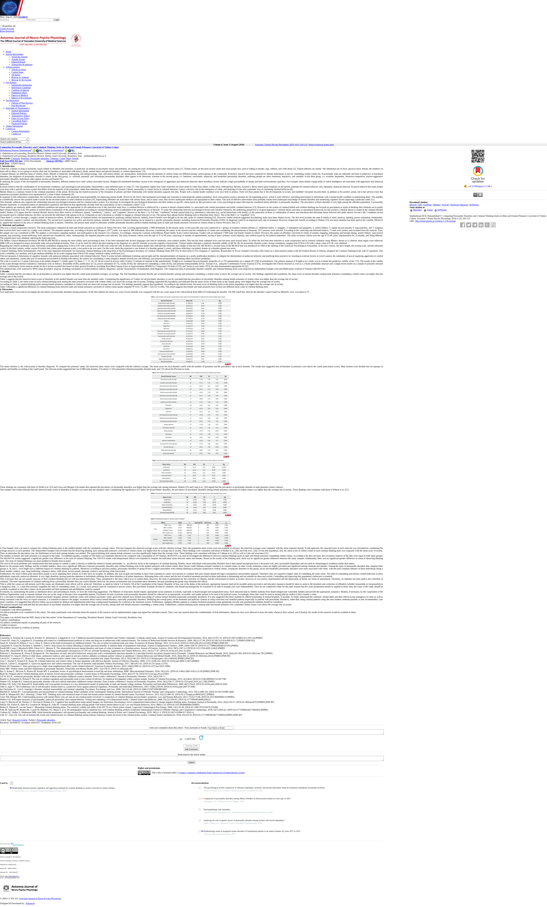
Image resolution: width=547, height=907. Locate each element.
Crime (62, 158)
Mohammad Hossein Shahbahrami (15, 150)
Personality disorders (39, 158)
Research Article (19, 720)
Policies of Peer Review (22, 103)
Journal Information (14, 54)
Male (68, 158)
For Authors (11, 82)
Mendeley (417, 210)
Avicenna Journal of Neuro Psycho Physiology (40, 898)
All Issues (15, 75)
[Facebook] (462, 224)
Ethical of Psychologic (21, 98)
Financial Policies (19, 123)
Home (8, 51)
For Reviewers (12, 100)
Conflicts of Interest (20, 90)
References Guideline (21, 87)
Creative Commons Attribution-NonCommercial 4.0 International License (211, 772)
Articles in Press (18, 69)
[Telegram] (474, 224)
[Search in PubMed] (40, 151)
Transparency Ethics (20, 116)
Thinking (54, 158)
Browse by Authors (20, 77)
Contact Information (20, 131)
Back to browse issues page (321, 144)
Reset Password (7, 31)
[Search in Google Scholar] (37, 151)
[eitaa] (493, 224)
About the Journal (19, 57)
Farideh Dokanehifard (53, 150)
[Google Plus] (487, 224)
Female (75, 158)
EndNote (427, 205)
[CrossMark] (478, 184)
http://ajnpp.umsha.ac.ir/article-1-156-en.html (435, 221)
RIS (420, 205)
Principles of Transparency (18, 108)
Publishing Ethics (19, 93)
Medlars (436, 205)
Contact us (10, 128)
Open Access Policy (20, 118)
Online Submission (14, 126)
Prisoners (25, 158)
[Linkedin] (480, 224)
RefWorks (474, 205)
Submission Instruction (21, 85)
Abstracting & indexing (21, 64)
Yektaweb (30, 903)
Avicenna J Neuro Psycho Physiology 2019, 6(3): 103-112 (281, 144)
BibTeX (413, 205)
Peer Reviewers (18, 105)
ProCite (445, 205)
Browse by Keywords (21, 80)
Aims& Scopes (18, 59)
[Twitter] (468, 224)
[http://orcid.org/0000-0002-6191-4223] (66, 151)
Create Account (7, 28)
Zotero (430, 210)
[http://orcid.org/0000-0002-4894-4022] (34, 151)
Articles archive (13, 67)
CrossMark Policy (19, 121)
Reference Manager (459, 205)
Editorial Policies (19, 113)
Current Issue (17, 72)
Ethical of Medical (19, 95)
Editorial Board (18, 62)
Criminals (15, 158)
